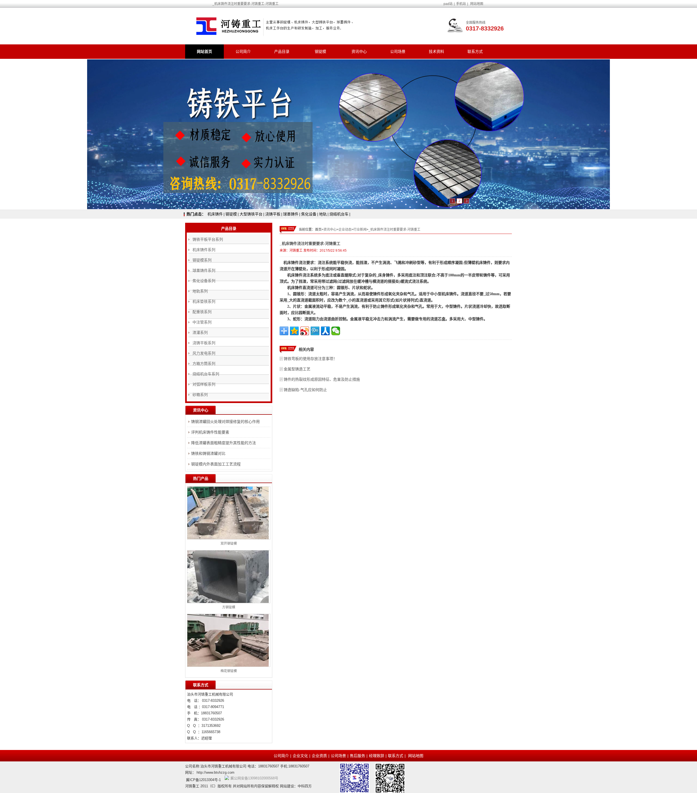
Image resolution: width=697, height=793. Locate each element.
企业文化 (300, 756)
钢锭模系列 (202, 260)
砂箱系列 (200, 394)
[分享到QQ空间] (294, 331)
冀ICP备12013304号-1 (203, 780)
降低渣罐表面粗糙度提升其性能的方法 (223, 443)
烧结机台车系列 (205, 374)
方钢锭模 (228, 607)
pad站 (448, 4)
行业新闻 (359, 229)
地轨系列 (200, 291)
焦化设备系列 (203, 281)
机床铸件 (215, 214)
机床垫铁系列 (203, 301)
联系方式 (475, 51)
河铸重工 (295, 250)
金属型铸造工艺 (297, 369)
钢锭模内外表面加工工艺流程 (216, 464)
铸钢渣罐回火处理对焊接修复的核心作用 (225, 421)
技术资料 (436, 51)
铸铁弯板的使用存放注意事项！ (310, 358)
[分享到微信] (335, 331)
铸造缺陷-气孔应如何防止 (305, 390)
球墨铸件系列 (203, 270)
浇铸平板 (272, 214)
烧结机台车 (338, 214)
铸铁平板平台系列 (207, 239)
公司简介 (243, 51)
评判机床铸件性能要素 (210, 432)
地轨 (323, 214)
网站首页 (204, 51)
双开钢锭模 (229, 543)
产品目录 (281, 51)
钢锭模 (320, 51)
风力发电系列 (203, 353)
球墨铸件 (290, 214)
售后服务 (357, 756)
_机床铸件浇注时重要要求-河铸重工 (394, 229)
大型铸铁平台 (251, 214)
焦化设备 (308, 214)
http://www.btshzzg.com (215, 772)
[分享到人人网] (325, 331)
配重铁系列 (202, 312)
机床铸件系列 (203, 250)
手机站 (461, 4)
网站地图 (476, 4)
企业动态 (344, 229)
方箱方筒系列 (203, 363)
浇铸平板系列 (203, 343)
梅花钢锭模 (229, 671)
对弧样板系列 (203, 384)
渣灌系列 (200, 332)
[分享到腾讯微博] (315, 331)
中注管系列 (202, 322)
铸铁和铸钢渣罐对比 (208, 453)
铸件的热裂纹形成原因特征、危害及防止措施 (322, 379)
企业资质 (319, 756)
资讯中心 (359, 51)
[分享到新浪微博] (304, 331)
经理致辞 (376, 756)
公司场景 (397, 51)
